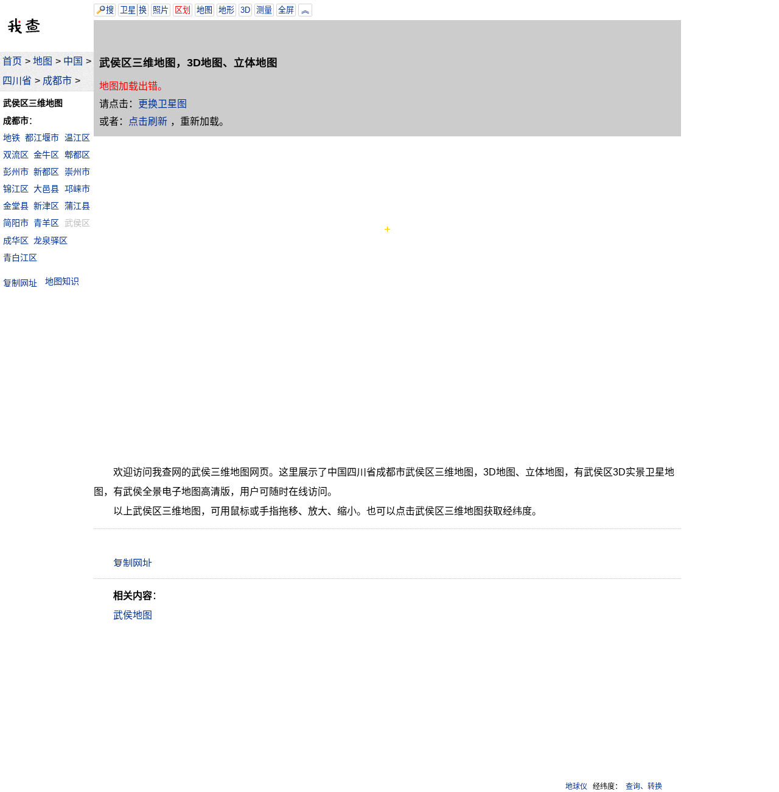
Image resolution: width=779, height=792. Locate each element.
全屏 (286, 10)
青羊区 (46, 223)
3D (245, 10)
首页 (12, 61)
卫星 (128, 10)
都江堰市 (42, 137)
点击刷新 (147, 121)
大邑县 (46, 189)
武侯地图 (132, 615)
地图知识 (62, 281)
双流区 (16, 154)
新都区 (46, 172)
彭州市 (16, 172)
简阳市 (16, 223)
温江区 (77, 137)
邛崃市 (77, 189)
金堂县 (16, 206)
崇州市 (77, 172)
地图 (42, 61)
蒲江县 (77, 206)
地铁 (11, 137)
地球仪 (576, 786)
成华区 (16, 240)
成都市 (57, 80)
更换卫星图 (162, 104)
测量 (264, 10)
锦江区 (16, 189)
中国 (73, 61)
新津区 (46, 206)
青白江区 (20, 257)
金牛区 (46, 154)
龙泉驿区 (50, 240)
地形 (226, 10)
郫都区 (77, 154)
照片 (161, 10)
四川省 (17, 80)
